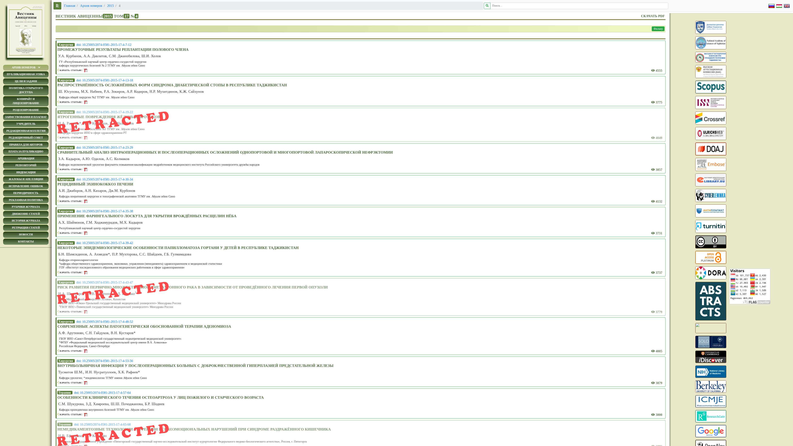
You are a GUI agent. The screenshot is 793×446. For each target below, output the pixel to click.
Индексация (26, 172)
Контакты (26, 241)
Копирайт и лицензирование (25, 101)
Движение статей (26, 213)
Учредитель (26, 123)
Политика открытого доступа (26, 90)
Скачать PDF (653, 16)
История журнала (26, 220)
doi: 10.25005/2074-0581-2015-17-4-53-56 (104, 361)
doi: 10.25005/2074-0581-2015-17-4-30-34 (104, 179)
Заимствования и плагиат (26, 117)
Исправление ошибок (26, 186)
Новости (26, 234)
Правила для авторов (26, 144)
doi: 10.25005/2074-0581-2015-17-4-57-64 (102, 392)
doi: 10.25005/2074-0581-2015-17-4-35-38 (104, 211)
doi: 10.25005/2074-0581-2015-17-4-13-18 (104, 80)
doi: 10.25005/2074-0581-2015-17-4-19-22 (104, 112)
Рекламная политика (26, 200)
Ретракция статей (26, 227)
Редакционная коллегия (25, 130)
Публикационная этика (26, 74)
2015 (110, 5)
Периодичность (25, 193)
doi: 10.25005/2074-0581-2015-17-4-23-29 (104, 147)
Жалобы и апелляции (26, 179)
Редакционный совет (26, 137)
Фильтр (658, 28)
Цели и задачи (26, 81)
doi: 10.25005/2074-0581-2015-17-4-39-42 (104, 243)
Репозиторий (25, 165)
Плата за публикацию (25, 151)
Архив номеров (24, 67)
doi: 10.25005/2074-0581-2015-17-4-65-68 (102, 424)
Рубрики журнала (26, 206)
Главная (69, 5)
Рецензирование (26, 110)
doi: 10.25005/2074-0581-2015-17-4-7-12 (103, 44)
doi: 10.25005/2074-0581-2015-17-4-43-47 (104, 282)
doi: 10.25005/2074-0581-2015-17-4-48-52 (104, 321)
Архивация (26, 158)
